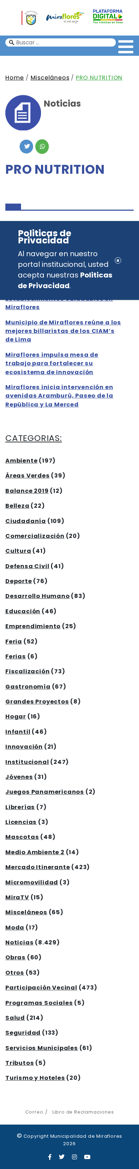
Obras (15, 957)
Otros (14, 973)
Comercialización (35, 536)
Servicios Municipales (41, 1048)
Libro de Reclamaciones (83, 1112)
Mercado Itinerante (37, 867)
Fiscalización (27, 671)
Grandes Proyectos (37, 701)
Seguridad (23, 1033)
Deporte (18, 581)
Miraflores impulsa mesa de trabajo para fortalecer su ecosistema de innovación (51, 363)
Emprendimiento (33, 626)
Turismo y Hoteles (35, 1078)
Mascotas (22, 837)
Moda (14, 927)
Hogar (15, 716)
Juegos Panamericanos (44, 792)
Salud (15, 1018)
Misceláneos (50, 78)
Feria (13, 641)
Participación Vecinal (41, 988)
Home (14, 78)
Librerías (20, 807)
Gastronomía (28, 687)
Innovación (24, 747)
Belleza (17, 506)
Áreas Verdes (27, 476)
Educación (22, 611)
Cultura (18, 551)
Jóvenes (19, 777)
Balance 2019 (27, 491)
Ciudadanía (25, 521)
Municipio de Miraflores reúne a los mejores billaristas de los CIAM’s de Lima (63, 331)
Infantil (17, 732)
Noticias (19, 942)
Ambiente (21, 461)
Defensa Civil (27, 566)
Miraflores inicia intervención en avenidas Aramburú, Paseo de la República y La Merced (59, 396)
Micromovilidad (31, 882)
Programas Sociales (39, 1003)
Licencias (21, 822)
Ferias (15, 656)
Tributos (19, 1063)
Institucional (27, 762)
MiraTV (17, 897)
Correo (34, 1112)
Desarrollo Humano (37, 596)
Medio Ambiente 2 (35, 852)
